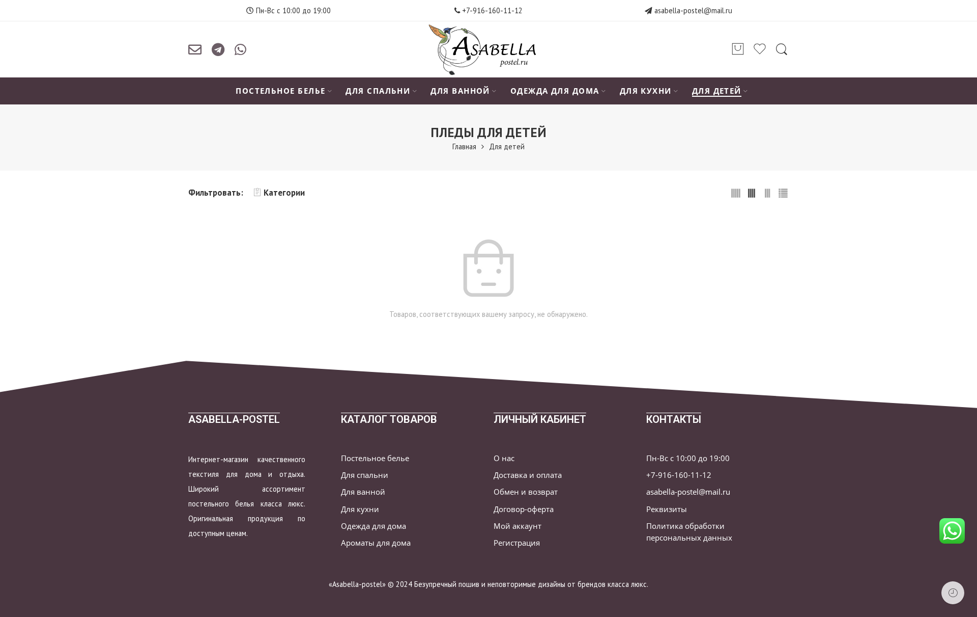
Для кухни (360, 509)
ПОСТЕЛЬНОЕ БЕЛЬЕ (280, 91)
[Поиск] (781, 49)
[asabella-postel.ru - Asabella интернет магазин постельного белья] (488, 49)
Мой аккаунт (517, 526)
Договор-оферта (524, 509)
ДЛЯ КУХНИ (646, 91)
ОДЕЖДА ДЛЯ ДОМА (554, 91)
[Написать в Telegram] (218, 49)
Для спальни (364, 475)
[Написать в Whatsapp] (240, 49)
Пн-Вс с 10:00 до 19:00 (688, 458)
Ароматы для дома (376, 543)
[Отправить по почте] (195, 49)
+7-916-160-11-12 (491, 10)
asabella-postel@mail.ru (693, 10)
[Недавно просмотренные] (952, 592)
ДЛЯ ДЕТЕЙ (716, 91)
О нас (504, 458)
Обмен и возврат (526, 492)
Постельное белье (375, 458)
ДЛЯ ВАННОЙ (460, 91)
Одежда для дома (373, 526)
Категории (284, 192)
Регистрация (517, 543)
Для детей (507, 146)
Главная (464, 146)
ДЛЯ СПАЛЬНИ (378, 91)
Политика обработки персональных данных (689, 532)
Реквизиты (666, 509)
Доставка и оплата (528, 475)
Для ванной (363, 492)
